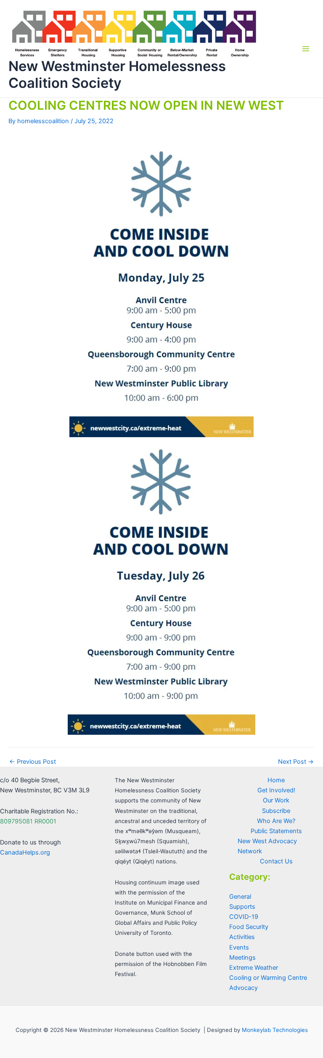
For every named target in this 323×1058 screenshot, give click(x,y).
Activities (242, 937)
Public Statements (276, 831)
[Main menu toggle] (306, 49)
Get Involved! (276, 790)
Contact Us (276, 861)
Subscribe (276, 811)
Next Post (296, 762)
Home (276, 780)
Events (239, 947)
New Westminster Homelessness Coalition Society (117, 74)
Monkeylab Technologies (275, 1029)
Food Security (248, 927)
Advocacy (243, 988)
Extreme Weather (253, 967)
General (240, 896)
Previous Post (32, 762)
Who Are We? (276, 821)
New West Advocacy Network (267, 846)
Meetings (242, 957)
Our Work (276, 800)
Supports (242, 906)
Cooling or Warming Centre (268, 977)
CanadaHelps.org (25, 852)
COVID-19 (243, 917)
